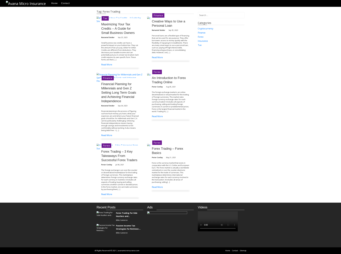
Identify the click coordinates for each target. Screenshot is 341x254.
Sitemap (243, 250)
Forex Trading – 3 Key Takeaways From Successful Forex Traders (119, 156)
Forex (157, 72)
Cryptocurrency (205, 28)
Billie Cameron (122, 220)
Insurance (203, 40)
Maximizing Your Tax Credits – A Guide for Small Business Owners (118, 28)
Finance (158, 15)
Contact (65, 3)
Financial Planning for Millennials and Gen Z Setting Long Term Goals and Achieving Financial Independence (118, 92)
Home (54, 3)
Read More (106, 64)
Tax (105, 18)
